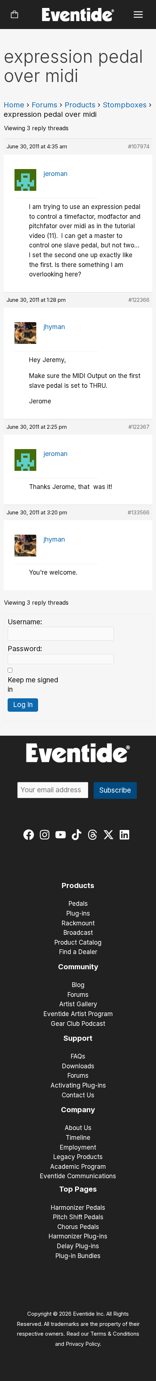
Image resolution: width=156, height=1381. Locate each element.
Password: (25, 649)
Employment (78, 1147)
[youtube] (62, 834)
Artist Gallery (78, 1004)
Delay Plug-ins (78, 1246)
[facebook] (30, 834)
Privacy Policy (83, 1344)
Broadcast (78, 932)
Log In (23, 704)
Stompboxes (125, 104)
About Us (78, 1127)
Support (78, 1038)
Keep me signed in (33, 685)
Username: (25, 622)
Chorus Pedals (78, 1226)
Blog (78, 985)
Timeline (78, 1137)
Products (80, 104)
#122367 (138, 426)
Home (14, 104)
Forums (44, 104)
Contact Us (78, 1095)
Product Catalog (78, 942)
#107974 (138, 146)
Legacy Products (78, 1156)
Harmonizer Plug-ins (78, 1236)
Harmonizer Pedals (78, 1207)
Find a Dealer (78, 951)
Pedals (78, 903)
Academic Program (78, 1166)
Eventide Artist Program (78, 1014)
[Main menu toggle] (138, 14)
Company (78, 1109)
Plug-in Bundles (78, 1255)
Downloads (78, 1066)
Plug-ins (78, 913)
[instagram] (46, 834)
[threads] (94, 834)
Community (78, 966)
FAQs (78, 1056)
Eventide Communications (78, 1176)
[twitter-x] (110, 834)
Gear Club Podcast (78, 1023)
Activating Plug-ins (78, 1085)
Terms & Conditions (114, 1334)
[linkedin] (126, 834)
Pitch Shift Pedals (78, 1217)
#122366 (138, 299)
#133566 (138, 512)
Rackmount (78, 923)
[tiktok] (78, 834)
